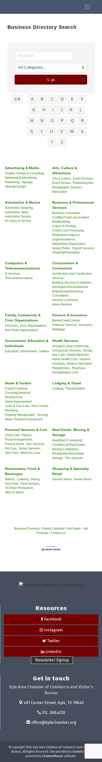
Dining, (35, 479)
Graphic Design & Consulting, (25, 173)
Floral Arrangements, (19, 439)
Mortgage (58, 329)
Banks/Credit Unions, (66, 320)
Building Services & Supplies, (72, 282)
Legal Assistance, (64, 239)
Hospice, (85, 359)
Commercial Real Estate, (69, 444)
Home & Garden (18, 383)
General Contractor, (65, 300)
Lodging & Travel (66, 383)
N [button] (42, 121)
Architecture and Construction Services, (72, 276)
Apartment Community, (67, 440)
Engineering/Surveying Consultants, (67, 294)
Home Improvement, (18, 401)
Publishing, (12, 182)
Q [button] (72, 121)
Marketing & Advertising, (21, 177)
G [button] (33, 110)
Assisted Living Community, (70, 346)
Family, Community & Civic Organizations (23, 317)
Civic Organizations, (33, 325)
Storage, (58, 458)
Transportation (75, 388)
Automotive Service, (18, 216)
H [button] (43, 110)
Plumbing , (12, 410)
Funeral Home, (15, 444)
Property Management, (20, 415)
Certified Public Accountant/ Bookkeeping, (70, 220)
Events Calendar (53, 528)
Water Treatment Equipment (24, 419)
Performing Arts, (83, 183)
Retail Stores (83, 479)
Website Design (15, 186)
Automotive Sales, (17, 212)
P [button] (62, 121)
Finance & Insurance (69, 315)
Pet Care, (11, 448)
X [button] (82, 131)
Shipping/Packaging (65, 252)
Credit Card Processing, (68, 230)
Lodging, (58, 388)
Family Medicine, (78, 354)
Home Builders (62, 304)
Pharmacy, (79, 368)
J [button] (62, 110)
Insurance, (86, 325)
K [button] (71, 110)
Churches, (12, 325)
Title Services (74, 458)
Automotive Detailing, (19, 208)
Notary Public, (61, 248)
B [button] (42, 99)
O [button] (52, 121)
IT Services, (13, 273)
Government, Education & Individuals (27, 343)
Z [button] (62, 142)
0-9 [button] (17, 99)
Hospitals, (59, 363)
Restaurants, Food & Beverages (22, 471)
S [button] (31, 131)
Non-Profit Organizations (21, 330)
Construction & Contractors (65, 265)
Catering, (23, 479)
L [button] (81, 110)
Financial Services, (65, 325)
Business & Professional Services (73, 205)
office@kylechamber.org (53, 722)
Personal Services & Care (26, 430)
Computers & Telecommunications (22, 265)
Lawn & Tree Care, (17, 406)
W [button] (72, 131)
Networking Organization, (69, 244)
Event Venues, (62, 183)
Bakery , (10, 479)
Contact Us (58, 533)
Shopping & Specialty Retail (70, 471)
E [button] (72, 99)
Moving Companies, (65, 449)
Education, (12, 351)
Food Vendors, (30, 483)
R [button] (82, 121)
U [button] (51, 131)
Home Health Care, (65, 359)
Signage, (27, 182)
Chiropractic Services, (67, 350)
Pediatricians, (61, 368)
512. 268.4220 (53, 712)
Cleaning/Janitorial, (18, 392)
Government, (29, 351)
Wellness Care (30, 453)
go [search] (53, 80)
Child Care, (12, 435)
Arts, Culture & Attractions (64, 170)
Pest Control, (40, 406)
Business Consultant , (66, 213)
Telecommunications (19, 278)
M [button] (31, 121)
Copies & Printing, (64, 226)
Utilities (44, 351)
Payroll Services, (83, 248)
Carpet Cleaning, (16, 388)
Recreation (59, 192)
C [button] (52, 99)
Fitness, (27, 435)
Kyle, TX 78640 (54, 702)
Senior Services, (30, 448)
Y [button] (52, 142)
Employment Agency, (66, 235)
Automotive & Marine (22, 202)
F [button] (82, 99)
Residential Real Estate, (68, 453)
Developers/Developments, (70, 287)
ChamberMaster (52, 756)
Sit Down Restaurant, (19, 488)
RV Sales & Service (18, 221)
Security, (42, 415)
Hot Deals (73, 528)
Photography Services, (67, 187)
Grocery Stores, (62, 479)
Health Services (65, 341)
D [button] (62, 99)
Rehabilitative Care (65, 372)
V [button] (61, 131)
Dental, (88, 350)
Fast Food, (12, 483)
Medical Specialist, (79, 363)
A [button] (32, 99)
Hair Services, (35, 444)
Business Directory (27, 528)
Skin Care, (12, 453)
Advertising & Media (22, 168)
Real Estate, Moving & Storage (70, 432)
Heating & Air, (14, 397)
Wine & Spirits (14, 492)
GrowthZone (80, 751)
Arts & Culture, (62, 178)
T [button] (41, 131)
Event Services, (83, 178)
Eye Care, (59, 354)
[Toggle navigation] (87, 7)
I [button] (52, 110)
